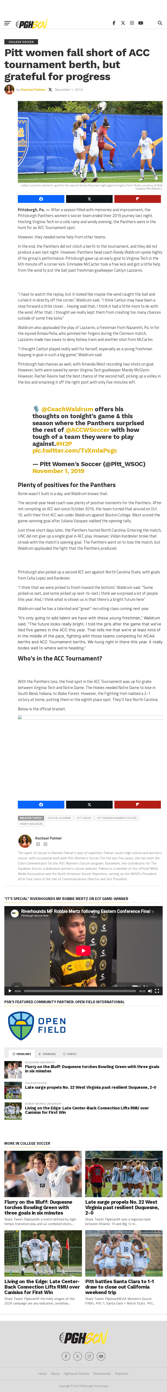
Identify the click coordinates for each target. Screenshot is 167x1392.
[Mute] (150, 991)
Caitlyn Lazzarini (59, 818)
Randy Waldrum (31, 824)
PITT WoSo (84, 818)
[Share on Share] (41, 199)
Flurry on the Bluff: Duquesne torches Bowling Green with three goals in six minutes (92, 1068)
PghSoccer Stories (76, 1373)
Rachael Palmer (33, 89)
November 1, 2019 (58, 471)
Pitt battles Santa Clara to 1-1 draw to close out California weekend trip (119, 1287)
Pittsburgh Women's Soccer (117, 818)
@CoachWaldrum (67, 409)
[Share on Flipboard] (137, 199)
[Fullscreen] (157, 991)
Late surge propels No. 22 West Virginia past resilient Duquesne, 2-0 (90, 1087)
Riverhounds (102, 1373)
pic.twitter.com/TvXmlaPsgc (74, 450)
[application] (83, 950)
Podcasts (122, 1373)
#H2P (64, 443)
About (55, 1373)
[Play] (10, 991)
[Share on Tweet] (89, 199)
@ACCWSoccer (88, 429)
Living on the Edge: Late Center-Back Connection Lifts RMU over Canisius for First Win (87, 1110)
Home (42, 1373)
